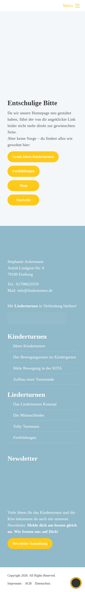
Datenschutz (42, 583)
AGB (28, 583)
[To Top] (76, 583)
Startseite (23, 200)
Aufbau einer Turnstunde (33, 379)
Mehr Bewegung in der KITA (37, 368)
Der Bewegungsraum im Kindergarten (44, 357)
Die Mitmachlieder (28, 415)
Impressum (14, 583)
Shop (23, 185)
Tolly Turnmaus (26, 426)
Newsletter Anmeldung (30, 543)
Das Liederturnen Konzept (35, 404)
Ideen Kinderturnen (29, 346)
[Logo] (22, 5)
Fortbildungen (23, 171)
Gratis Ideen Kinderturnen (33, 157)
